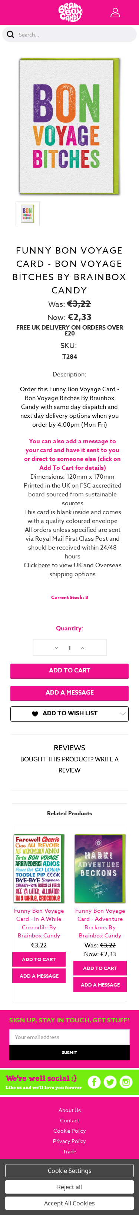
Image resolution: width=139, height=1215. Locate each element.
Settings (80, 1171)
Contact (69, 1120)
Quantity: (69, 628)
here (44, 565)
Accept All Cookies (69, 1203)
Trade (69, 1151)
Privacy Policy (69, 1141)
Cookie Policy (69, 1130)
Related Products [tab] (69, 813)
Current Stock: (69, 597)
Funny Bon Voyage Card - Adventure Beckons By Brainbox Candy (100, 923)
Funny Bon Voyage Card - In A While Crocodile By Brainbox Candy (39, 923)
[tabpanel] (39, 908)
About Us (70, 1110)
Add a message (70, 692)
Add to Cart (39, 959)
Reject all (69, 1187)
